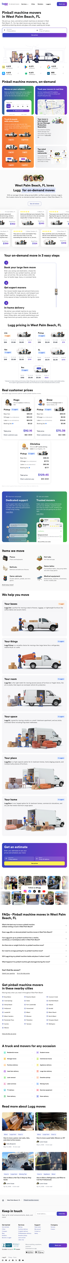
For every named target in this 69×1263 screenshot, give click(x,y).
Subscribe (62, 1214)
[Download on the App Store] (29, 1252)
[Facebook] (29, 891)
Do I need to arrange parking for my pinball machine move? (22, 951)
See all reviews (34, 204)
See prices (34, 35)
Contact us (37, 1231)
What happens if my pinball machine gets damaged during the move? (26, 962)
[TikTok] (34, 891)
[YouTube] (44, 891)
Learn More (9, 512)
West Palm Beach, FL (13, 1200)
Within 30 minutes (19, 110)
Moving (20, 1227)
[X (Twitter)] (39, 891)
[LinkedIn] (19, 1260)
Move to (41, 29)
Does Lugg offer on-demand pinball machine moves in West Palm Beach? (27, 932)
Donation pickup (22, 1235)
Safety (36, 1233)
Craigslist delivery (23, 1231)
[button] (25, 218)
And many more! (8, 585)
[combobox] (18, 30)
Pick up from (9, 29)
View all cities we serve (9, 1034)
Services (24, 4)
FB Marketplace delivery (24, 1233)
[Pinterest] (12, 1260)
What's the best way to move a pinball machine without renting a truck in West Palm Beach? (18, 926)
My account (37, 1229)
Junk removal (21, 1237)
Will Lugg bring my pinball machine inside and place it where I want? (26, 956)
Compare (4, 1231)
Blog (3, 1233)
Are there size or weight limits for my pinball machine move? (23, 945)
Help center (37, 1227)
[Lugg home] (5, 4)
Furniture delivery (23, 1229)
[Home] (3, 1200)
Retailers (40, 4)
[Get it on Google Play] (39, 1252)
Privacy (10, 1257)
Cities (33, 4)
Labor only (21, 1239)
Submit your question (8, 973)
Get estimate (5, 1227)
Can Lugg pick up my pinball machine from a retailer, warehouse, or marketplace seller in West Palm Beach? (21, 939)
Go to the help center (23, 973)
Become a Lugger (6, 1237)
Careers (53, 1229)
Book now (62, 4)
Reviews (53, 1227)
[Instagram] (25, 891)
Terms (14, 1257)
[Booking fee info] (12, 423)
